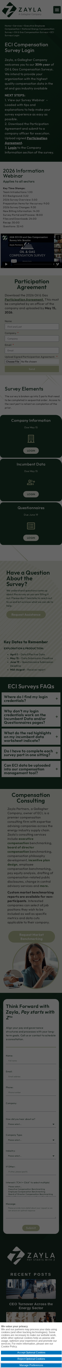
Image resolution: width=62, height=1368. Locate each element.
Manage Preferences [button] (31, 1365)
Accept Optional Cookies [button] (31, 1352)
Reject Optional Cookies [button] (31, 1359)
